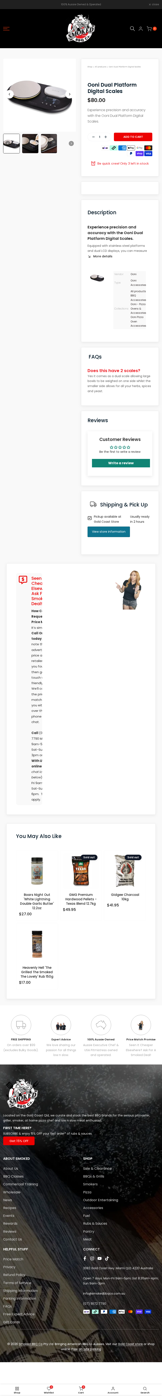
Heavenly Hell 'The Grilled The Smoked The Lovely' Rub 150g (36, 972)
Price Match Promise (140, 1039)
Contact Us (12, 1239)
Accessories (93, 1207)
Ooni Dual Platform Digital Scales (125, 67)
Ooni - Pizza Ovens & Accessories (138, 308)
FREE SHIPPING (21, 1039)
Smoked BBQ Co (31, 1344)
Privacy (9, 1267)
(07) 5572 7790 (94, 1304)
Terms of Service (17, 1282)
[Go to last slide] (9, 94)
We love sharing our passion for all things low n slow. (61, 1050)
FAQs (7, 1306)
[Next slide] (69, 94)
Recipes (9, 1207)
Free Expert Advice (19, 1314)
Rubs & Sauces (95, 1223)
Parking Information (19, 1298)
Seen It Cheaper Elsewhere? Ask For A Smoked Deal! (141, 1050)
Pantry (88, 1231)
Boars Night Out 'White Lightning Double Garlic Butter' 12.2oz (37, 901)
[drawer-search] (132, 28)
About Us (10, 1168)
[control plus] (107, 137)
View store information (109, 531)
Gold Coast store (130, 1344)
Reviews (9, 1231)
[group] (11, 143)
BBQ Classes (13, 1176)
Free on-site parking (86, 1349)
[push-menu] (6, 29)
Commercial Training (20, 1184)
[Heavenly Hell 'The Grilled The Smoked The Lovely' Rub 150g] (37, 946)
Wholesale (11, 1192)
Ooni (133, 274)
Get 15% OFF (18, 1141)
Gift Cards (11, 1322)
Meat (87, 1239)
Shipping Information (20, 1290)
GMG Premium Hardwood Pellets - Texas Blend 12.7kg (81, 899)
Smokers (90, 1184)
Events (8, 1215)
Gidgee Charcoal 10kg (125, 896)
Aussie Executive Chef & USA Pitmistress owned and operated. (101, 1050)
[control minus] (92, 137)
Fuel (86, 1215)
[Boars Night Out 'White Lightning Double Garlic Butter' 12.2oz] (37, 873)
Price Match (13, 1259)
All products (100, 67)
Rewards (10, 1223)
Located (9, 1115)
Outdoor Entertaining (100, 1200)
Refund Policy (14, 1274)
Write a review (121, 463)
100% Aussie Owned (101, 1039)
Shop (90, 67)
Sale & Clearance (97, 1168)
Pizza (87, 1192)
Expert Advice (61, 1039)
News (7, 1200)
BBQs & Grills (93, 1176)
